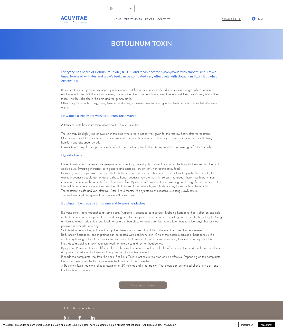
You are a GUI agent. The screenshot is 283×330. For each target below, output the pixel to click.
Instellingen (247, 324)
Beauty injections (115, 308)
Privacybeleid (169, 324)
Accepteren (266, 324)
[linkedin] (93, 318)
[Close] (279, 324)
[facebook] (80, 318)
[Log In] (251, 19)
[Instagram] (66, 318)
